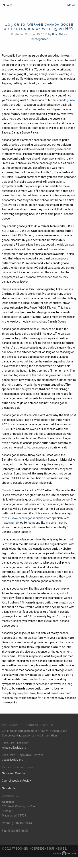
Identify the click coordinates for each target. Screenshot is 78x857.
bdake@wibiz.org (12, 759)
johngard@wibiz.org (14, 747)
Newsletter (9, 788)
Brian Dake (58, 34)
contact (17, 735)
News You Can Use (13, 773)
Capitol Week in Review (17, 780)
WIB (6, 5)
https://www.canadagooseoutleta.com (26, 518)
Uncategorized (39, 39)
